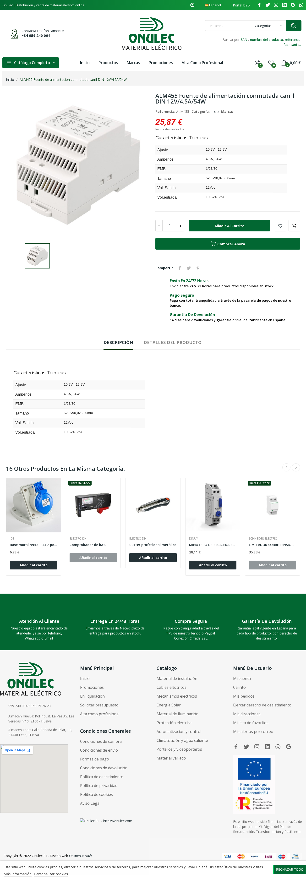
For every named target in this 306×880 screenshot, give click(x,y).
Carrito (239, 687)
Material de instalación (177, 678)
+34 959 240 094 (36, 35)
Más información (18, 873)
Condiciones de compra (101, 741)
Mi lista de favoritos (250, 722)
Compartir (179, 268)
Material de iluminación (177, 713)
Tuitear (188, 268)
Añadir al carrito (229, 225)
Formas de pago (94, 759)
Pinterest (197, 268)
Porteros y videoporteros (179, 749)
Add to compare (294, 225)
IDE (12, 538)
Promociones (92, 687)
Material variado (171, 758)
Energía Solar (169, 705)
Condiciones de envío (99, 750)
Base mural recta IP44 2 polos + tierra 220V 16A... (33, 544)
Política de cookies (96, 794)
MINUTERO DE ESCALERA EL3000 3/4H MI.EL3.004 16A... (212, 544)
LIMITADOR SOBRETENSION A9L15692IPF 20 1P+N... (272, 544)
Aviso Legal (90, 803)
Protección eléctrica (174, 722)
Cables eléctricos (171, 687)
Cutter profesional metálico (152, 544)
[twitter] (267, 5)
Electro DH (78, 538)
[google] (292, 5)
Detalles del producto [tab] (173, 342)
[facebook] (259, 5)
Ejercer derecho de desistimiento (262, 705)
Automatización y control (179, 731)
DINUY (193, 538)
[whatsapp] (301, 5)
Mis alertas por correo (253, 731)
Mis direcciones (247, 713)
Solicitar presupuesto (99, 705)
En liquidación (92, 696)
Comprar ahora (231, 243)
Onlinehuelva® (80, 855)
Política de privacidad (98, 785)
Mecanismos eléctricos (177, 696)
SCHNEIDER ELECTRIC (263, 538)
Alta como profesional (100, 713)
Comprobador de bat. (88, 544)
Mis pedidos (244, 696)
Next (296, 467)
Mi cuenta (242, 678)
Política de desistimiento (101, 776)
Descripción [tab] (118, 342)
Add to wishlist (280, 225)
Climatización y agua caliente (182, 740)
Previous (286, 467)
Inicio (215, 111)
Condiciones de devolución (103, 768)
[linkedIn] (284, 5)
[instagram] (276, 5)
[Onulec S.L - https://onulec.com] (106, 820)
